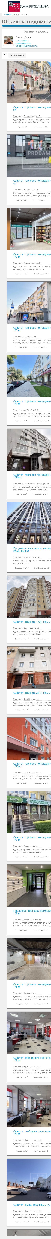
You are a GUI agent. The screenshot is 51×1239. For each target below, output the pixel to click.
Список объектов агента (26, 46)
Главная (7, 14)
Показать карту (17, 55)
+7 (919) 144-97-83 (22, 41)
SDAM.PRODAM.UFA (34, 6)
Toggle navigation (5, 6)
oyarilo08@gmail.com (23, 43)
